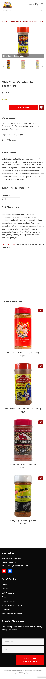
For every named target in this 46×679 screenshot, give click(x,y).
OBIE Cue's (11, 140)
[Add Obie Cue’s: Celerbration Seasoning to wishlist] (41, 107)
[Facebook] (10, 571)
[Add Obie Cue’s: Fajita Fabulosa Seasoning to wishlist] (40, 366)
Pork (8, 135)
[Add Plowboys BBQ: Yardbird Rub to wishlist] (40, 422)
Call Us (5, 589)
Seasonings (34, 126)
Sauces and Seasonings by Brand (23, 21)
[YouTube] (4, 571)
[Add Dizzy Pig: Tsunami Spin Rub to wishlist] (40, 478)
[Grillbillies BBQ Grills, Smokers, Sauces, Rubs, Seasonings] (7, 5)
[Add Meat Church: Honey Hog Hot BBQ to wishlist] (40, 310)
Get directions (8, 244)
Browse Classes (9, 601)
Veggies (20, 135)
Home (4, 21)
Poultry (13, 135)
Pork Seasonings (25, 123)
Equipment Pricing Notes (12, 605)
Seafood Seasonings (20, 126)
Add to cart (23, 107)
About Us (6, 609)
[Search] (41, 10)
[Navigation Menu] (42, 4)
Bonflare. (27, 674)
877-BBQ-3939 (15, 558)
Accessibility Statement (12, 614)
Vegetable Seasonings (10, 129)
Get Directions (8, 593)
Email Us (5, 597)
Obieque (14, 123)
